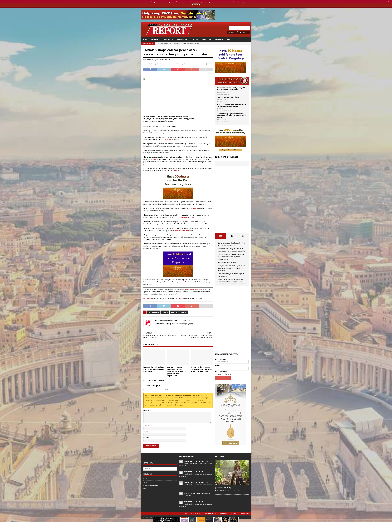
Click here (146, 298)
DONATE (196, 4)
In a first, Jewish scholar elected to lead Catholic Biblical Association (231, 105)
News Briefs (147, 43)
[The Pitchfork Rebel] (181, 462)
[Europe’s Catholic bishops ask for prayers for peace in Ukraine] (154, 357)
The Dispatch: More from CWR (232, 81)
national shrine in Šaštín (185, 217)
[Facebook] (237, 32)
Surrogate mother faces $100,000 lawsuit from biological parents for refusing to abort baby (231, 268)
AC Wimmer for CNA (163, 60)
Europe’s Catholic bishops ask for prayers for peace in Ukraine (153, 369)
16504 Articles (185, 320)
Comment (146, 410)
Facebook (146, 479)
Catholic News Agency (163, 64)
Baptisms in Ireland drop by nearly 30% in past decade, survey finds (231, 89)
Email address (220, 359)
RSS (144, 488)
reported (155, 159)
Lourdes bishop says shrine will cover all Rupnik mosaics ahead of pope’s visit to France (231, 115)
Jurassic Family (223, 487)
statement (167, 139)
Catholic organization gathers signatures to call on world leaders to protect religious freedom (231, 256)
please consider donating (192, 289)
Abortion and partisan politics (228, 97)
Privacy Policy (244, 513)
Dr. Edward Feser (223, 99)
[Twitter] (240, 32)
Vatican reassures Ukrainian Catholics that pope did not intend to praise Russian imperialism (177, 371)
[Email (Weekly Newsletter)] (244, 32)
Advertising (223, 513)
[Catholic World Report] (196, 36)
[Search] (248, 28)
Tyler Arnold (221, 108)
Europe (165, 312)
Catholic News (154, 312)
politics (174, 312)
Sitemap (233, 513)
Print (209, 64)
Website (146, 438)
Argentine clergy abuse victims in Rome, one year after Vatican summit (201, 369)
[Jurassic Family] (232, 472)
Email (145, 432)
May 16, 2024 (150, 64)
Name (145, 426)
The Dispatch (182, 39)
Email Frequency (221, 371)
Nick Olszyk (220, 490)
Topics (194, 39)
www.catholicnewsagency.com (182, 324)
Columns (155, 39)
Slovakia (184, 312)
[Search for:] (238, 28)
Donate (230, 39)
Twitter (145, 482)
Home (145, 39)
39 (230, 111)
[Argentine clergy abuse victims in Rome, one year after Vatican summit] (202, 357)
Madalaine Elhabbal (223, 92)
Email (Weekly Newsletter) (151, 485)
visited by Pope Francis (181, 230)
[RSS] (247, 32)
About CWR (206, 39)
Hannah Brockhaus (223, 119)
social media (193, 208)
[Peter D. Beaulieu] (181, 494)
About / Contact (196, 513)
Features (167, 39)
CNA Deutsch (189, 282)
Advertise (219, 39)
